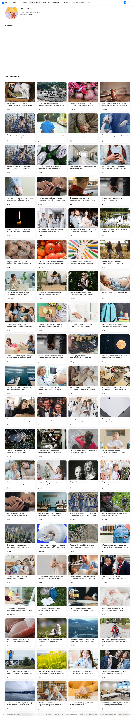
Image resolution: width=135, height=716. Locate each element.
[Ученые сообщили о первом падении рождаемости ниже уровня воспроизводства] (20, 633)
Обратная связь (126, 714)
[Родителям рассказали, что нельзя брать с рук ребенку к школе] (83, 664)
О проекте (49, 714)
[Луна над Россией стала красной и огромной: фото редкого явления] (115, 349)
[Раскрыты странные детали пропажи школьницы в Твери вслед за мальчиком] (20, 128)
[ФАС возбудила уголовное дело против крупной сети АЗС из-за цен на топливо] (20, 664)
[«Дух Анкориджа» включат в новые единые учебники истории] (115, 570)
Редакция (56, 714)
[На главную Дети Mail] (7, 2)
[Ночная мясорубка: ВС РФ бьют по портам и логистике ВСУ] (115, 507)
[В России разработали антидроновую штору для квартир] (115, 412)
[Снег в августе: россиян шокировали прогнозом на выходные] (20, 538)
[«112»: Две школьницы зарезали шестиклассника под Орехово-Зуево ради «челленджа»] (20, 223)
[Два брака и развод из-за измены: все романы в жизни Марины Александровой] (83, 223)
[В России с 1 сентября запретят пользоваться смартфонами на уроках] (115, 160)
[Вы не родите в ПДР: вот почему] (115, 286)
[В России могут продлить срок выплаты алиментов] (83, 696)
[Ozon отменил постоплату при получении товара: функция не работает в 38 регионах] (20, 601)
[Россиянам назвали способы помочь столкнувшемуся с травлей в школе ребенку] (52, 286)
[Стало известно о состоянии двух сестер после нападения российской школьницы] (52, 128)
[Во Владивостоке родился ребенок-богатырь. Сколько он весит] (20, 254)
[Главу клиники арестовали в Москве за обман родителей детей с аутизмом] (83, 601)
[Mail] (3, 2)
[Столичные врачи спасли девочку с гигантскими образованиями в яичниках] (115, 128)
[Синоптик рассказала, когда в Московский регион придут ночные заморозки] (20, 444)
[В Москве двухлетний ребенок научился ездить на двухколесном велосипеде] (115, 633)
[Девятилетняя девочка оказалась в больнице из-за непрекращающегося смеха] (83, 160)
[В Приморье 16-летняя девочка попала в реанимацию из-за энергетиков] (52, 160)
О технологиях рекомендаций (69, 714)
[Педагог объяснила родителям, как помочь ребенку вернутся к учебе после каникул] (52, 475)
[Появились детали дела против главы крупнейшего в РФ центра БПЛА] (115, 96)
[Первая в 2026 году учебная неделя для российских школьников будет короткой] (20, 570)
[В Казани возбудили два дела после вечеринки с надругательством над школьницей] (115, 191)
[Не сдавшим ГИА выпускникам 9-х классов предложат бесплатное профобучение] (115, 696)
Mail (3, 714)
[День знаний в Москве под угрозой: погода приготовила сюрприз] (83, 286)
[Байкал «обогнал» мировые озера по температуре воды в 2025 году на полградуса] (20, 696)
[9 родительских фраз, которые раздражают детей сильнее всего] (52, 191)
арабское (36, 12)
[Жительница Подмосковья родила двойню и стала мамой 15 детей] (20, 96)
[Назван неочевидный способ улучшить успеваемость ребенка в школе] (115, 444)
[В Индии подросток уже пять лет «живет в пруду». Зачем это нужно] (115, 223)
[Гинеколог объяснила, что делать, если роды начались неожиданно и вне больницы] (83, 570)
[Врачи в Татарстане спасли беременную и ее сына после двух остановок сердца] (52, 380)
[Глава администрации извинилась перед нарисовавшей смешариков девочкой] (83, 444)
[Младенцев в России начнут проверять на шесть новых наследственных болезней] (115, 601)
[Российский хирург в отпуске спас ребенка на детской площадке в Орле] (83, 317)
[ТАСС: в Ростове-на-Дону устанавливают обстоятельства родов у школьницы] (83, 380)
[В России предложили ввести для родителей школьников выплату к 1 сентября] (115, 538)
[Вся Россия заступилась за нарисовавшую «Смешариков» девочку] (83, 254)
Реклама (16, 714)
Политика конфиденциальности (89, 714)
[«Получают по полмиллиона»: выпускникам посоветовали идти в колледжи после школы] (52, 507)
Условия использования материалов (110, 714)
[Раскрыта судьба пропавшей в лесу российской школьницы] (20, 160)
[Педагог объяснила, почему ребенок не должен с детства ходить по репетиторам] (20, 475)
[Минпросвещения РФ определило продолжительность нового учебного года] (52, 696)
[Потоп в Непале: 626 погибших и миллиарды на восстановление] (83, 538)
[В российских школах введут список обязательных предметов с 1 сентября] (115, 380)
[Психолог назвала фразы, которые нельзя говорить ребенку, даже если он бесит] (20, 349)
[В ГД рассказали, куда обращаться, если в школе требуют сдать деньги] (20, 507)
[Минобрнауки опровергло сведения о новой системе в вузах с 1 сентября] (52, 444)
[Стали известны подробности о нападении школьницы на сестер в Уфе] (52, 349)
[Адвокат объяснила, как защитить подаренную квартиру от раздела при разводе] (52, 570)
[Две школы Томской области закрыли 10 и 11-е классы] (52, 601)
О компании (9, 714)
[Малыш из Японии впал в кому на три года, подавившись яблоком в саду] (52, 317)
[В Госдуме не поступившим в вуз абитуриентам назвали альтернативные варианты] (20, 380)
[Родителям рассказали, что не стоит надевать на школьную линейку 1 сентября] (115, 475)
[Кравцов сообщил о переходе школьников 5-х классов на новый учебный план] (115, 317)
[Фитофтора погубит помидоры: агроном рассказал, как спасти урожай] (52, 254)
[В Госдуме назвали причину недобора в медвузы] (83, 412)
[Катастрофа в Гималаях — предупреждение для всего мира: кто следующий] (52, 96)
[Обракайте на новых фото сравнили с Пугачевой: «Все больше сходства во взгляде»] (83, 475)
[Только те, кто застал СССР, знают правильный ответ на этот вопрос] (83, 507)
